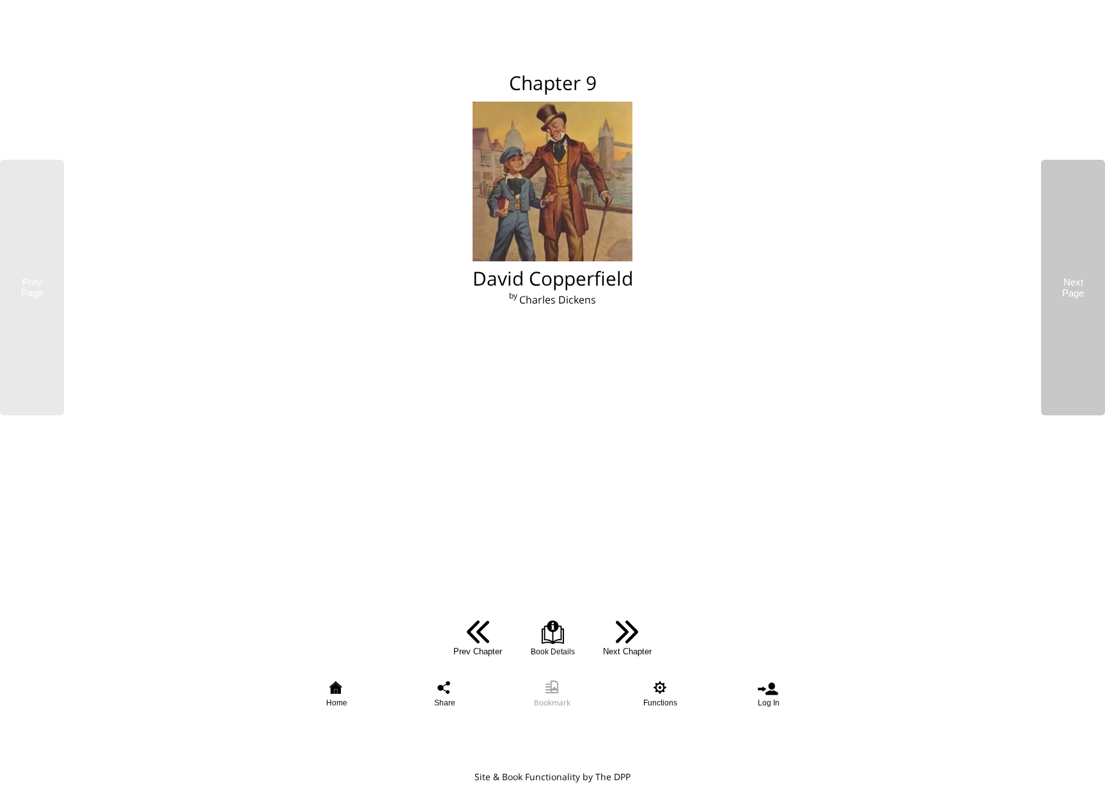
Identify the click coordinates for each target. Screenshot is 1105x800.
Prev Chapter (477, 651)
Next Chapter (627, 651)
